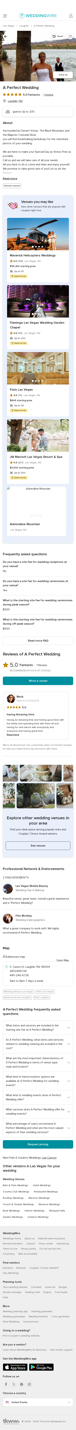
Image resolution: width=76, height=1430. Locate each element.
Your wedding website (15, 1287)
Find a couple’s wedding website (21, 1335)
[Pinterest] (21, 1384)
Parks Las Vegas (45, 991)
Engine (47, 1292)
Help (5, 1297)
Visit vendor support (61, 1349)
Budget (63, 1287)
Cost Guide (61, 1292)
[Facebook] (6, 1384)
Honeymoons (31, 1321)
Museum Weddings (49, 1204)
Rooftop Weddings (13, 1197)
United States (19, 1402)
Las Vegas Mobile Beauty (32, 886)
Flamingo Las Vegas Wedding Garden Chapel (37, 325)
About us (30, 1238)
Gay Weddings (11, 1273)
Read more (10, 178)
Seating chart (32, 1292)
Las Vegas (9, 25)
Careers (30, 1243)
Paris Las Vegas (21, 389)
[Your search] (5, 36)
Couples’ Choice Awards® (44, 1267)
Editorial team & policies (51, 1238)
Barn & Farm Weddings (15, 1185)
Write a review (38, 681)
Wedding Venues (14, 1179)
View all (63, 74)
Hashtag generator (41, 1311)
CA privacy (9, 1253)
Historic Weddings (35, 1210)
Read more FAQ (38, 640)
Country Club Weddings (16, 1191)
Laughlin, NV (15, 101)
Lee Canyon (49, 1157)
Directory (8, 1267)
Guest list (50, 1287)
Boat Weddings (11, 1210)
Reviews (21, 1267)
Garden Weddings (13, 1217)
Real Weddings (11, 1321)
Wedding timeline (38, 1316)
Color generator (60, 1316)
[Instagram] (29, 1384)
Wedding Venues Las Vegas (18, 991)
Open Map (62, 960)
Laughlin (24, 25)
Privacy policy (28, 1248)
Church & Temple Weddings (18, 1204)
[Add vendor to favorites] (70, 36)
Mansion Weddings (39, 1197)
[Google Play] (41, 1370)
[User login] (71, 16)
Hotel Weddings (42, 1185)
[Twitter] (14, 1384)
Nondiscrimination (13, 1243)
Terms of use (10, 1248)
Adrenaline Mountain (25, 524)
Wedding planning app (15, 1311)
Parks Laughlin (41, 997)
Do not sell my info (50, 1248)
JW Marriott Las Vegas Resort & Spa (36, 457)
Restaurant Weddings (46, 1191)
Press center (46, 1243)
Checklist (36, 1287)
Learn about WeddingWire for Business (24, 1349)
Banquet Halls (57, 1210)
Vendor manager (12, 1292)
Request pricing (38, 1144)
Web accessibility (27, 1253)
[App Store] (15, 1370)
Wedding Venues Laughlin (17, 997)
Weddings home (12, 1238)
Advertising (63, 1243)
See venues (38, 845)
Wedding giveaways (14, 1316)
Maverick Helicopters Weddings (33, 255)
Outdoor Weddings (38, 1217)
